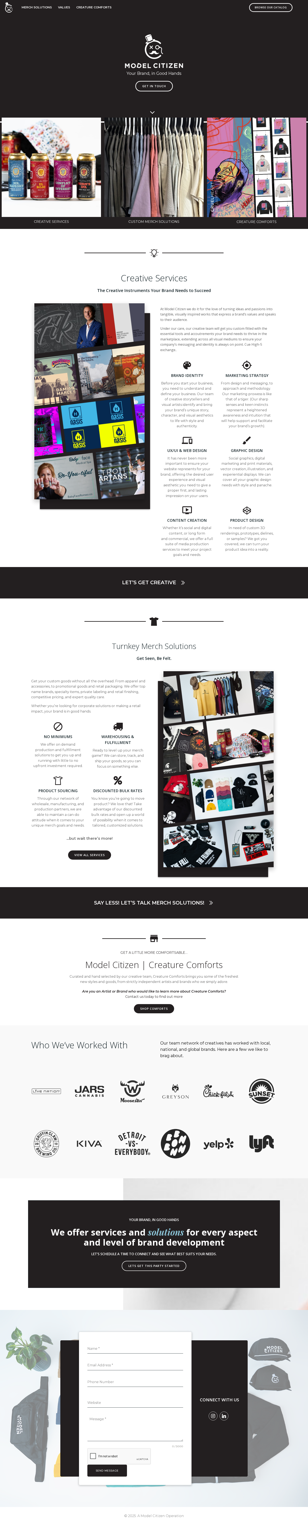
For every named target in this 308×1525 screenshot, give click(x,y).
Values (64, 7)
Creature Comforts (93, 7)
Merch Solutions (37, 7)
